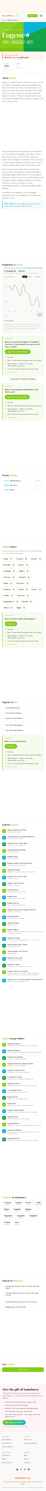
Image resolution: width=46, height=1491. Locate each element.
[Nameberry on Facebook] (21, 1469)
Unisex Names (7, 1447)
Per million (37, 276)
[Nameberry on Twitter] (17, 1469)
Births (30, 276)
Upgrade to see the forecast (17, 352)
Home (4, 20)
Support (41, 1487)
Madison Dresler (9, 30)
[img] (23, 296)
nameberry (23, 1478)
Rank (24, 276)
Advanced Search (30, 1443)
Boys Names (6, 1443)
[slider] (38, 315)
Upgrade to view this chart (17, 397)
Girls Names (6, 1439)
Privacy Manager (31, 1487)
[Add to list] (27, 35)
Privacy (22, 1487)
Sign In (4, 1459)
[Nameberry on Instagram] (29, 1469)
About (26, 1459)
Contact (27, 1462)
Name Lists (28, 1439)
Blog (25, 1455)
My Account (6, 1462)
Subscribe (32, 16)
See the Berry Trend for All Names (23, 379)
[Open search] (20, 16)
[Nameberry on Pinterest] (25, 1469)
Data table (9, 321)
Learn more (12, 372)
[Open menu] (41, 16)
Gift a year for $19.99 (14, 1422)
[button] (23, 1369)
